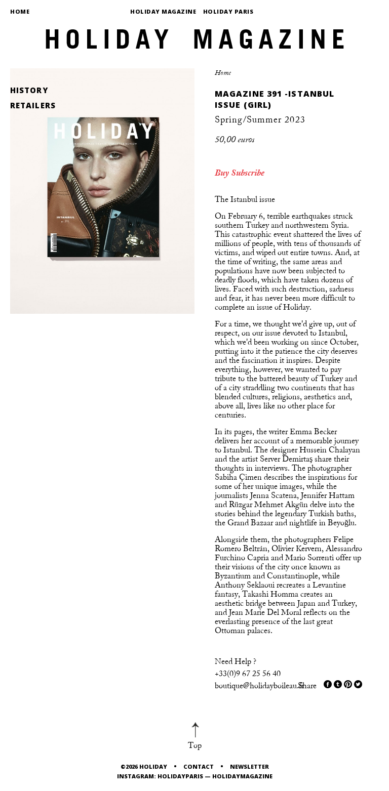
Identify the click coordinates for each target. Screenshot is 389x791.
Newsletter (249, 766)
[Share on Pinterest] (348, 684)
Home (19, 11)
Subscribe (247, 173)
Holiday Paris (228, 11)
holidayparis (180, 776)
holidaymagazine (242, 776)
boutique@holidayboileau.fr (259, 686)
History (29, 90)
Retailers (33, 105)
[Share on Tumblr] (358, 684)
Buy (222, 173)
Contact (198, 766)
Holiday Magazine (163, 11)
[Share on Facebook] (328, 684)
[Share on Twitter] (338, 684)
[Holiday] (194, 35)
